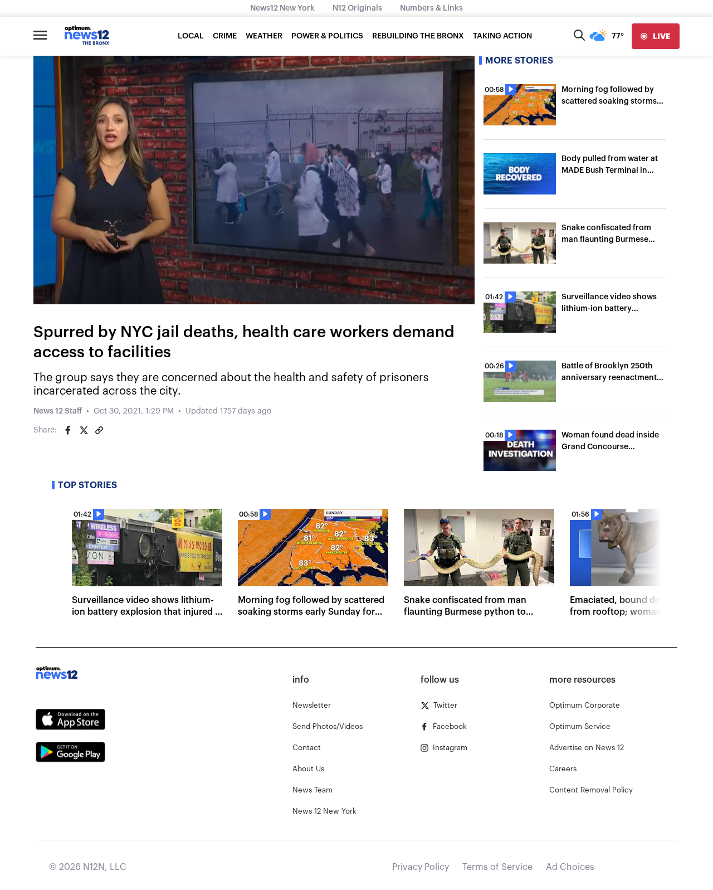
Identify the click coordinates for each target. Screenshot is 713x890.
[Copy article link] (99, 430)
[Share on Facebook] (68, 430)
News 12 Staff (57, 411)
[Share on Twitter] (83, 430)
